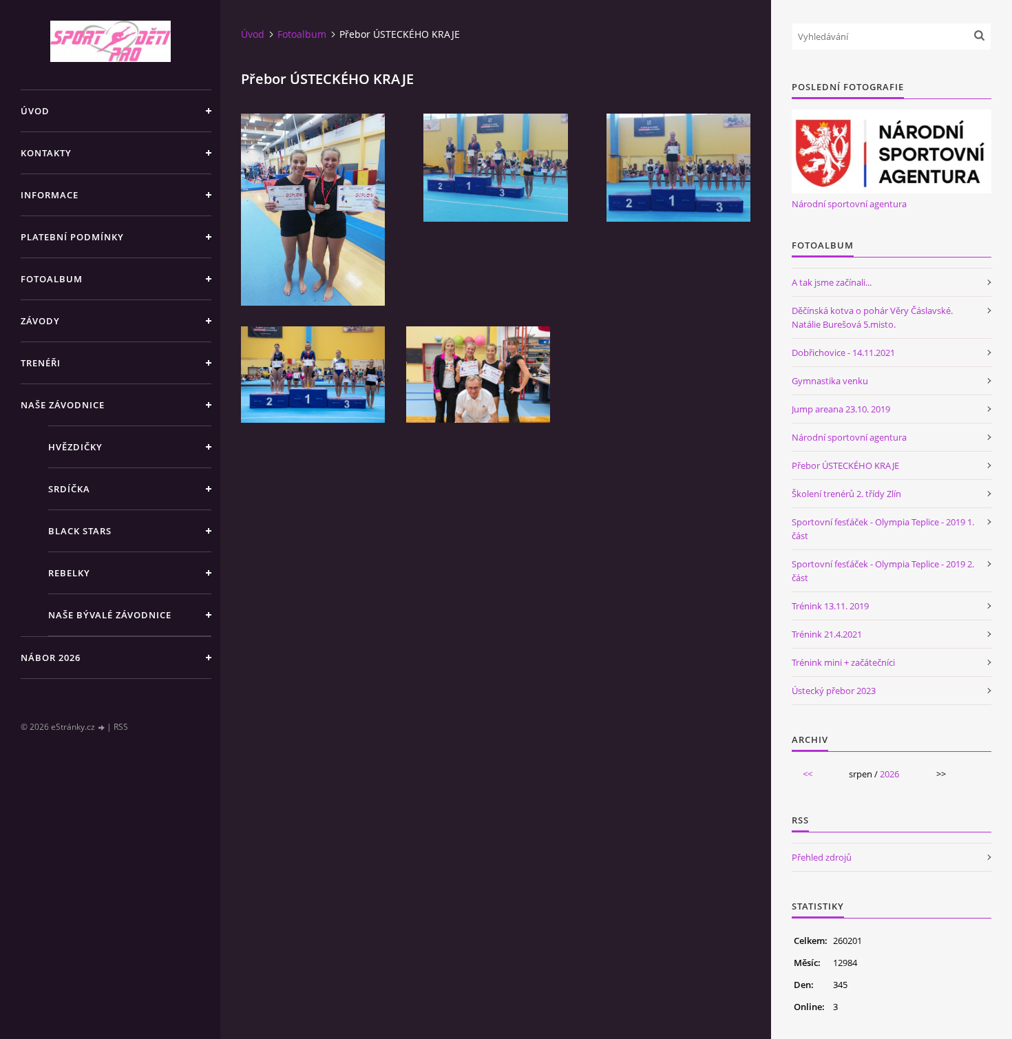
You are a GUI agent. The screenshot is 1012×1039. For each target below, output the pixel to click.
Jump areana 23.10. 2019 (841, 409)
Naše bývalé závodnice (109, 615)
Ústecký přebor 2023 (834, 690)
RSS (121, 727)
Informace (49, 195)
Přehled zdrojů (822, 857)
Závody (40, 321)
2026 (889, 774)
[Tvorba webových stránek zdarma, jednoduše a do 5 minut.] (102, 727)
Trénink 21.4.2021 (827, 634)
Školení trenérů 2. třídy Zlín (846, 493)
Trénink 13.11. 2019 (830, 606)
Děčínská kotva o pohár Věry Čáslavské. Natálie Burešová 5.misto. (872, 317)
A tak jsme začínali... (832, 282)
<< (807, 774)
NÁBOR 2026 (51, 657)
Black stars (80, 531)
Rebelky (69, 573)
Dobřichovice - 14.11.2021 (843, 352)
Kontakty (46, 153)
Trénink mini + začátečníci (843, 662)
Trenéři (41, 363)
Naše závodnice (63, 405)
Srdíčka (69, 489)
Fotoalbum (52, 279)
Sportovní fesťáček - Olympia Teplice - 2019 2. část (883, 571)
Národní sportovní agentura (849, 204)
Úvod (35, 111)
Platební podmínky (72, 237)
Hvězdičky (75, 447)
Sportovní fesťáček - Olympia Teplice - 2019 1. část (883, 529)
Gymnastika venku (830, 381)
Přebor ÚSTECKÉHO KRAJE (845, 465)
